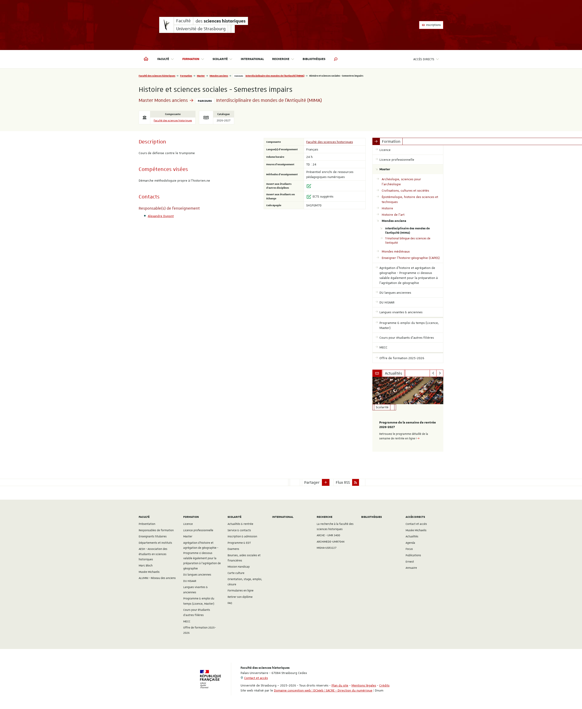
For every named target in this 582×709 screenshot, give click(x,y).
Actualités (412, 536)
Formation (186, 76)
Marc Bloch (146, 565)
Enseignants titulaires (153, 536)
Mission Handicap (239, 567)
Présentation (147, 524)
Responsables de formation (156, 530)
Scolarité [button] (220, 59)
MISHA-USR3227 (326, 548)
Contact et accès (416, 524)
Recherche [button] (280, 59)
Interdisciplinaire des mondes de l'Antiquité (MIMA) (275, 76)
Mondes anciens (219, 76)
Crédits (384, 685)
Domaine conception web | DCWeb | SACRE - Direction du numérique (323, 690)
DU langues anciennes (197, 574)
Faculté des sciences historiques (157, 76)
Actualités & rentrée (240, 524)
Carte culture (236, 573)
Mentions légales (363, 685)
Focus (409, 549)
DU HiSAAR (189, 581)
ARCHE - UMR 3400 (328, 535)
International (252, 59)
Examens (233, 549)
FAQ (230, 603)
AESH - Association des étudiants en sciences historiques (153, 554)
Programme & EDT (239, 543)
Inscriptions (433, 25)
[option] (408, 414)
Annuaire (411, 568)
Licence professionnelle (198, 530)
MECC (186, 621)
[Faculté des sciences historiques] (166, 25)
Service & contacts (239, 530)
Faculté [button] (163, 59)
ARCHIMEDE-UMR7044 (330, 542)
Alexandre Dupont (161, 216)
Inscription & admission (242, 536)
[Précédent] (433, 373)
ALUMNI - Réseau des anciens (157, 578)
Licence (188, 524)
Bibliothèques (314, 59)
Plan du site (339, 685)
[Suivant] (439, 373)
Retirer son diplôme (240, 597)
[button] (335, 59)
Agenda (410, 543)
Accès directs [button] (423, 59)
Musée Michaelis (149, 572)
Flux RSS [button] (343, 482)
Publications (413, 555)
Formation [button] (190, 59)
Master (201, 76)
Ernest (410, 562)
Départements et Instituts (155, 543)
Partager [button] (312, 482)
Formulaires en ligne (240, 590)
